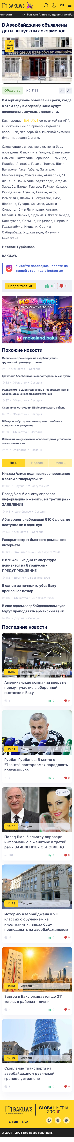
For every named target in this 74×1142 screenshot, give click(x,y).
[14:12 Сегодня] (37, 969)
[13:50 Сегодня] (37, 1041)
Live (25, 1122)
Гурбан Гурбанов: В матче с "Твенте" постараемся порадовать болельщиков (36, 764)
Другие (19, 486)
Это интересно (24, 552)
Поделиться (17, 286)
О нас (13, 1122)
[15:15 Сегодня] (37, 655)
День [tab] (14, 463)
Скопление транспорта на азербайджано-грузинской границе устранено (29, 1073)
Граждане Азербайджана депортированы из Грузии (36, 376)
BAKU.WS (31, 120)
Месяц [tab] (60, 463)
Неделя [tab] (37, 463)
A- (62, 90)
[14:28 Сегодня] (37, 887)
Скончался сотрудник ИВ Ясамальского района (33, 407)
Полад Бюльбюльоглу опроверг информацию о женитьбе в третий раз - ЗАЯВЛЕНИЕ (36, 499)
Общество (12, 90)
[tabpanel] (37, 545)
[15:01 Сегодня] (37, 732)
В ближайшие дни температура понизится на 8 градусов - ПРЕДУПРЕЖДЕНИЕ (29, 565)
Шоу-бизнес (22, 511)
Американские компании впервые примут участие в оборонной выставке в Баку (35, 687)
